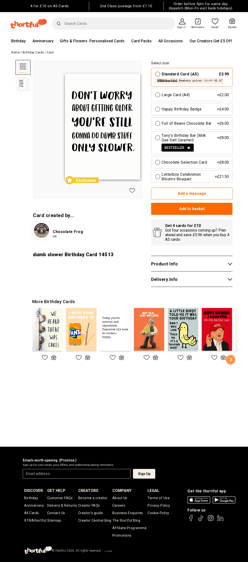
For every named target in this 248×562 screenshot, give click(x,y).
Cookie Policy (158, 513)
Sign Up (144, 474)
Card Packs (141, 41)
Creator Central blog (94, 520)
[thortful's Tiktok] (200, 520)
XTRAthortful (35, 520)
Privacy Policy (158, 505)
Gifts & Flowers (73, 41)
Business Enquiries (127, 513)
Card (50, 52)
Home (15, 52)
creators (88, 490)
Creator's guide (90, 513)
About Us (119, 498)
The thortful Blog (126, 520)
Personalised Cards (106, 41)
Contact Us (56, 513)
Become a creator (93, 498)
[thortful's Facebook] (191, 520)
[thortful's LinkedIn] (220, 520)
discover (33, 490)
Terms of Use (158, 498)
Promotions (122, 535)
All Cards (31, 513)
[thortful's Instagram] (210, 520)
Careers (118, 505)
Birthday (18, 41)
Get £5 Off (222, 41)
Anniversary (43, 41)
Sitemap (54, 520)
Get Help (56, 490)
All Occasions (170, 41)
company (122, 490)
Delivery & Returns (62, 505)
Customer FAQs (60, 498)
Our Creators (201, 41)
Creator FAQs (89, 505)
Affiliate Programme (129, 528)
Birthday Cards (33, 52)
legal (153, 490)
